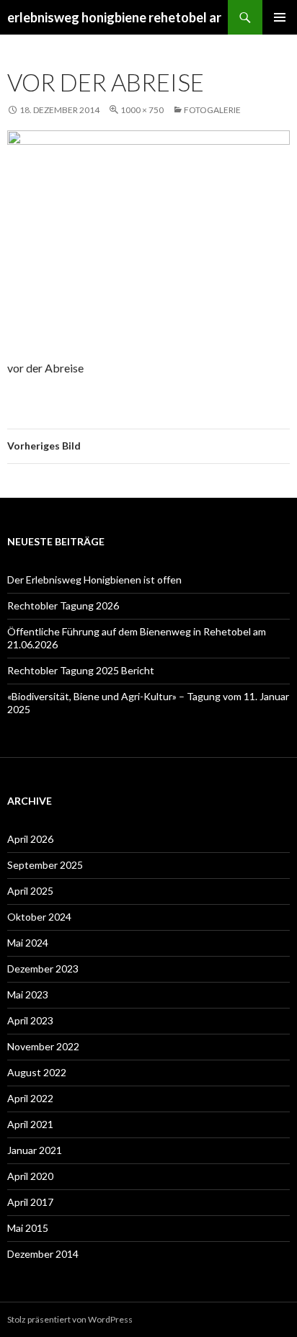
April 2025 (30, 891)
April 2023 (30, 1020)
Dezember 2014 (43, 1254)
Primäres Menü (279, 17)
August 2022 (36, 1072)
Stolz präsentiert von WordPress (70, 1319)
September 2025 (45, 865)
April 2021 (30, 1124)
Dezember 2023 (43, 968)
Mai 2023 (27, 994)
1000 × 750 (142, 109)
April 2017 (30, 1202)
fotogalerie (212, 109)
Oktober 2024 (39, 917)
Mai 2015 (27, 1228)
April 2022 (30, 1098)
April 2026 (30, 839)
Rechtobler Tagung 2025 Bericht (80, 670)
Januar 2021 (34, 1150)
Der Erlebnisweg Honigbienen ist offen (94, 579)
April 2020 (30, 1176)
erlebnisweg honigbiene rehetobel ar (114, 17)
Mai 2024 (27, 942)
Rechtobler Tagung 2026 (63, 605)
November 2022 (43, 1046)
